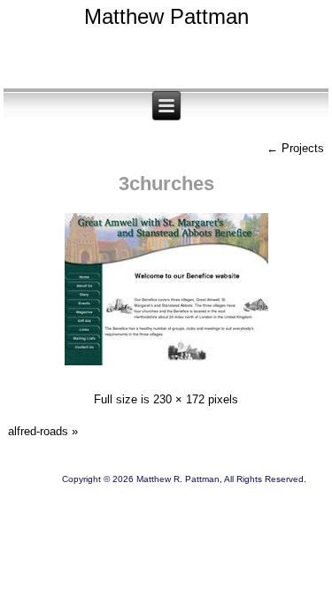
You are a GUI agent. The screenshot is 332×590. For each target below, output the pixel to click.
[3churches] (166, 367)
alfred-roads (38, 431)
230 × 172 (179, 399)
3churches (166, 183)
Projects (295, 148)
